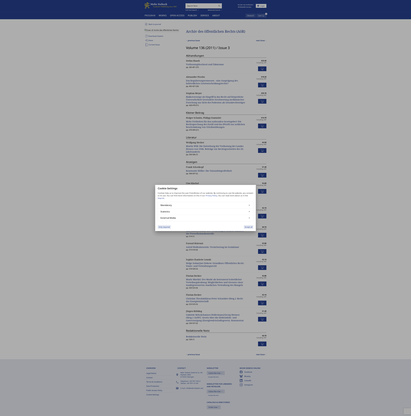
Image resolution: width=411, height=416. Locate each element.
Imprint (161, 198)
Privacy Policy (211, 195)
